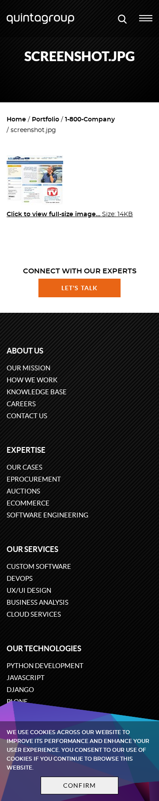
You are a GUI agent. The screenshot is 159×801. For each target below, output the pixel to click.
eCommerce (28, 503)
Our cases (24, 467)
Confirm (79, 785)
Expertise (26, 450)
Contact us (27, 416)
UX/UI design (29, 590)
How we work (32, 380)
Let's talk (79, 288)
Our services (32, 549)
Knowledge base (37, 392)
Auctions (23, 491)
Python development (45, 665)
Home (16, 120)
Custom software (39, 566)
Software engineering (47, 515)
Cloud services (34, 614)
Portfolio (45, 120)
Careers (21, 404)
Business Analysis (37, 602)
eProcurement (34, 479)
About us (25, 350)
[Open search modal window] (122, 18)
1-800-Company (90, 120)
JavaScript (26, 677)
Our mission (28, 368)
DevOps (20, 578)
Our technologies (44, 648)
